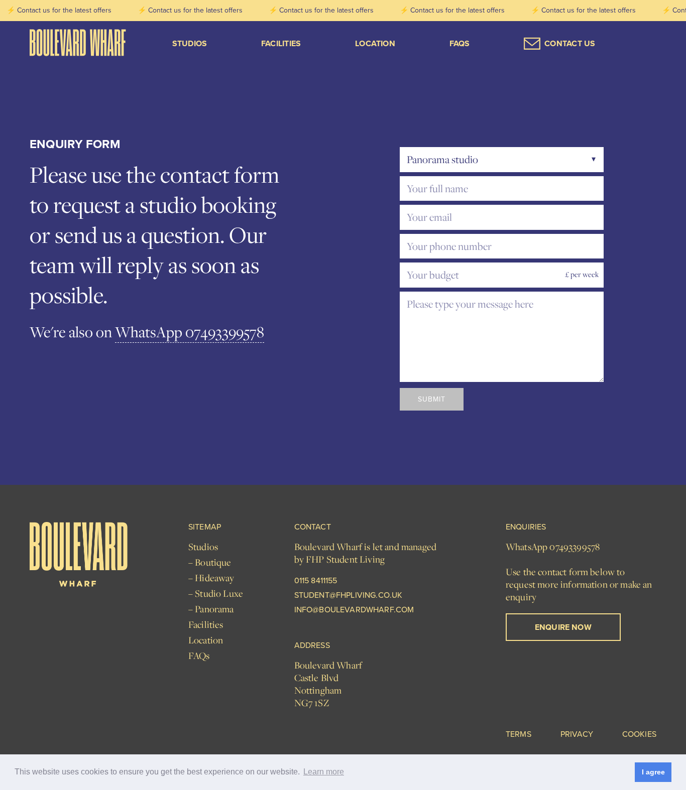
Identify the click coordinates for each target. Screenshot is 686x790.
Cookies (639, 734)
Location (375, 43)
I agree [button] (653, 772)
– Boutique (210, 562)
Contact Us (569, 43)
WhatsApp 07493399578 (189, 331)
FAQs (459, 43)
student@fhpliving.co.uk (348, 595)
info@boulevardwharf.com (354, 610)
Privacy (576, 734)
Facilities (281, 43)
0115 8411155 (315, 581)
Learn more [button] (323, 771)
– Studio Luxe (215, 593)
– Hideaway (211, 578)
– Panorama (211, 609)
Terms (518, 734)
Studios (189, 43)
